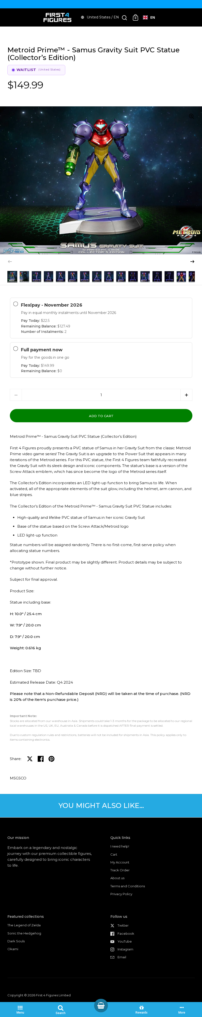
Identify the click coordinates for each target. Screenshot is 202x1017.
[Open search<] (124, 17)
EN (152, 17)
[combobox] (149, 17)
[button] (192, 262)
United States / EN (103, 17)
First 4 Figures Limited (53, 995)
